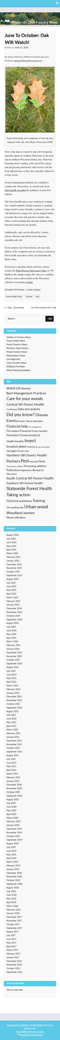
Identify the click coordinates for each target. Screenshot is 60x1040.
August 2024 (12, 623)
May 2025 (11, 590)
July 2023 (11, 671)
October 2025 (13, 572)
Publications (13, 470)
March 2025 (12, 598)
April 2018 (11, 902)
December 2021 (14, 741)
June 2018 (11, 895)
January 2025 (12, 605)
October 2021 (13, 748)
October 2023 (13, 660)
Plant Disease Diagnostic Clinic (31, 270)
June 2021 (11, 763)
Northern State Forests (17, 348)
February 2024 (13, 645)
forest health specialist (15, 190)
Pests (42, 461)
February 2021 (13, 778)
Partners (13, 461)
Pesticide (34, 462)
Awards (25, 388)
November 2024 (14, 612)
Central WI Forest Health (25, 404)
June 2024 (11, 631)
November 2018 (14, 877)
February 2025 (13, 601)
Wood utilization (15, 517)
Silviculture (11, 474)
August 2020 (12, 800)
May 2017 (11, 943)
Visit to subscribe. (14, 990)
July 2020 (11, 803)
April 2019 (11, 858)
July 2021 (11, 759)
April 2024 (11, 638)
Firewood (25, 431)
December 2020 (14, 785)
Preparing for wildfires (14, 466)
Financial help (17, 426)
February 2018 (13, 910)
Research (38, 470)
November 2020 (14, 788)
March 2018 (12, 906)
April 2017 (11, 947)
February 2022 (13, 733)
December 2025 (14, 565)
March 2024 (12, 642)
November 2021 (14, 744)
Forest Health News (14, 296)
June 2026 (11, 542)
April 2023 (11, 682)
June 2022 (11, 719)
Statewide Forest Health (29, 489)
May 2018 (11, 899)
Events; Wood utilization (30, 421)
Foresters (12, 435)
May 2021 (11, 766)
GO (50, 318)
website (29, 282)
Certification (11, 409)
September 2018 (14, 884)
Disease (29, 296)
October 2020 (13, 792)
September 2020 (14, 796)
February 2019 (13, 866)
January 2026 (12, 561)
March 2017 (12, 950)
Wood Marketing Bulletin (18, 370)
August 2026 (12, 535)
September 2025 (14, 575)
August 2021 (12, 755)
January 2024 (12, 649)
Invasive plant (16, 446)
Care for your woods (24, 399)
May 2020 (11, 811)
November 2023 (14, 656)
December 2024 (14, 609)
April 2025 (11, 594)
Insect (30, 441)
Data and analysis (29, 409)
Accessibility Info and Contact (30, 1032)
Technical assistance (19, 501)
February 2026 (13, 557)
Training (39, 501)
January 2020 (12, 825)
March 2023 (12, 686)
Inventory (32, 447)
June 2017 (11, 939)
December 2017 (14, 917)
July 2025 (11, 583)
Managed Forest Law (17, 451)
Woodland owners (20, 513)
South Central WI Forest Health (30, 478)
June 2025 (11, 586)
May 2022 (11, 722)
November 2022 (14, 700)
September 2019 (14, 840)
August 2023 (12, 667)
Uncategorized (13, 359)
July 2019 (11, 847)
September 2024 (14, 620)
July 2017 (11, 935)
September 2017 (14, 928)
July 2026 (11, 539)
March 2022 (12, 730)
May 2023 (11, 678)
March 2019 (12, 862)
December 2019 (14, 829)
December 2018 (14, 873)
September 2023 (14, 664)
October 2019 (13, 836)
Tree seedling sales (15, 507)
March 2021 (12, 774)
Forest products (30, 435)
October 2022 (13, 704)
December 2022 (14, 697)
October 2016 (13, 968)
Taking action (18, 495)
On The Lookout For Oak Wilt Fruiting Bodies (43, 309)
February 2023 (13, 689)
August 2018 (12, 888)
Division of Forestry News (18, 337)
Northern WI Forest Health (26, 455)
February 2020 (13, 822)
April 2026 (11, 550)
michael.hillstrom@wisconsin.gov (28, 60)
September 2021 (14, 752)
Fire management (34, 427)
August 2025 (12, 579)
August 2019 (12, 844)
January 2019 (12, 869)
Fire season (12, 431)
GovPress (23, 1025)
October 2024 (13, 616)
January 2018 (12, 913)
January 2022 (12, 737)
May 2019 (11, 855)
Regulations (26, 470)
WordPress (38, 1025)
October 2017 (13, 924)
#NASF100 (13, 388)
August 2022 (12, 711)
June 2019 (11, 851)
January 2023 (12, 693)
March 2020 (12, 818)
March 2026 (12, 553)
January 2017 (12, 957)
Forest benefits (40, 431)
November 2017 (14, 921)
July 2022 (11, 715)
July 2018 (11, 891)
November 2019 (14, 833)
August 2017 (12, 932)
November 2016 (14, 965)
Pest (37, 296)
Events (11, 421)
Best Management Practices (26, 393)
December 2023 (14, 653)
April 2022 (11, 726)
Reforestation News (15, 356)
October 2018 (13, 880)
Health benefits (15, 441)
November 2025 (14, 568)
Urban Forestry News (16, 363)
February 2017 (13, 954)
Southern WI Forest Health (24, 483)
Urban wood (36, 507)
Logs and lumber (44, 447)
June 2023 (11, 675)
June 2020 (11, 807)
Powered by (13, 1025)
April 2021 (11, 770)
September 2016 (14, 972)
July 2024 (11, 627)
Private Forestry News (16, 352)
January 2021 (12, 781)
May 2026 (11, 546)
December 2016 (14, 961)
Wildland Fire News (15, 367)
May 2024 (11, 634)
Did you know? (20, 415)
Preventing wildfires (35, 466)
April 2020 (11, 814)
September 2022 (14, 708)
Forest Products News (16, 345)
